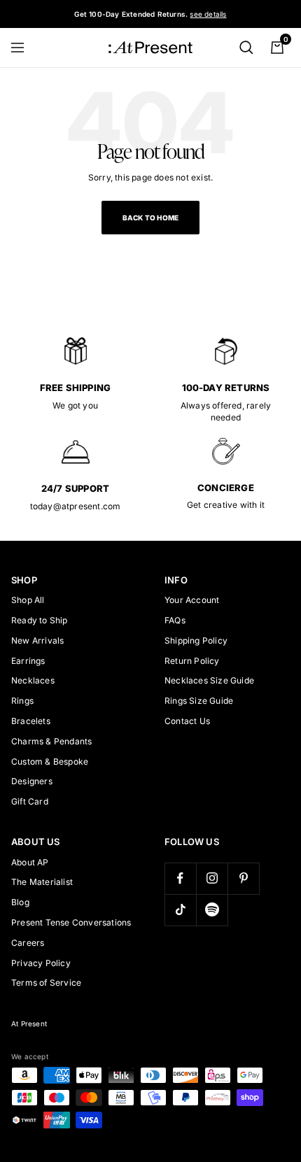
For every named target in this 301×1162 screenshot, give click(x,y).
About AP (30, 862)
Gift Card (29, 801)
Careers (27, 942)
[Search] (246, 47)
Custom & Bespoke (49, 761)
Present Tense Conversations (71, 922)
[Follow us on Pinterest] (243, 878)
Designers (31, 781)
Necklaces (33, 680)
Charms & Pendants (51, 741)
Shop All (28, 600)
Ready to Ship (39, 620)
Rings (22, 700)
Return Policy (192, 661)
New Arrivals (37, 640)
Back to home (150, 217)
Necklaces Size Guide (209, 680)
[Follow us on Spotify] (211, 910)
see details (208, 14)
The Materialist (42, 882)
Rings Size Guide (198, 700)
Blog (20, 902)
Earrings (28, 661)
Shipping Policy (195, 640)
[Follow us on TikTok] (180, 910)
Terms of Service (46, 982)
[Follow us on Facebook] (180, 878)
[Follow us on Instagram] (211, 878)
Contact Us (187, 721)
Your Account (191, 600)
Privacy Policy (41, 963)
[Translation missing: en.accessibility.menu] (23, 47)
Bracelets (30, 721)
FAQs (175, 620)
